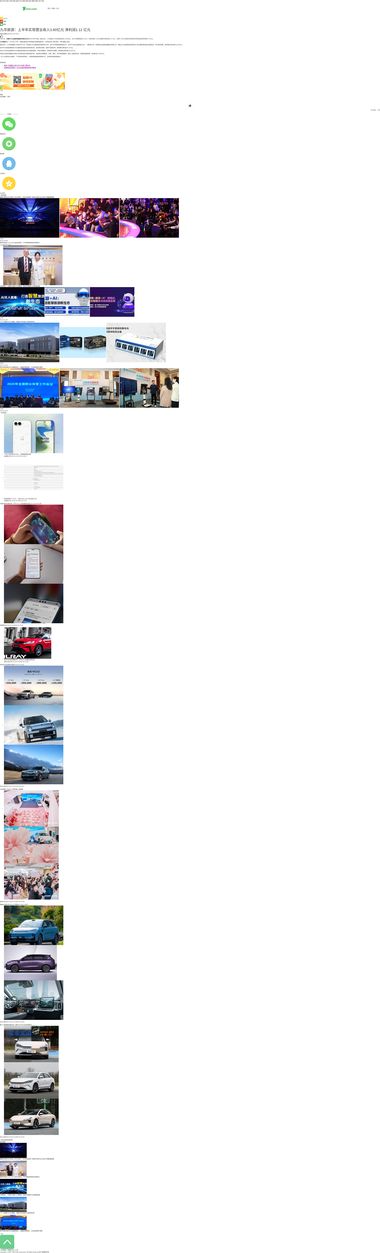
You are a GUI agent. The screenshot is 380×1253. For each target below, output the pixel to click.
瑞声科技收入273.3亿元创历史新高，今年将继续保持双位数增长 (20, 242)
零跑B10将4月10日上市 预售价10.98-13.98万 (14, 904)
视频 (26, 1)
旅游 (17, 1)
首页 (1, 1)
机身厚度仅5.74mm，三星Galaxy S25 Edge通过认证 (20, 498)
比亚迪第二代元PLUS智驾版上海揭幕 (11, 789)
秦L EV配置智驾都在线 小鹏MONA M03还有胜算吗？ (16, 1025)
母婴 (23, 1)
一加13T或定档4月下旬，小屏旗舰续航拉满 (17, 454)
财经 (29, 1)
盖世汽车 (7, 661)
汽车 (39, 1)
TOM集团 (3, 1250)
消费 (36, 1)
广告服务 (9, 1250)
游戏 (14, 1)
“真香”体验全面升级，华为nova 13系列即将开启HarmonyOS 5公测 (20, 503)
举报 (1, 94)
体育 (11, 1)
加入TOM (15, 1250)
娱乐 (7, 1)
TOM (1, 245)
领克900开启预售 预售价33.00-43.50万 (12, 664)
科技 (42, 1)
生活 (20, 1)
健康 (33, 1)
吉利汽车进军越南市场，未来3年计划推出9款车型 (19, 660)
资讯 (4, 1)
